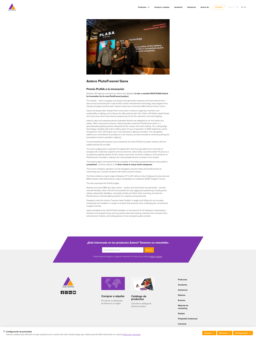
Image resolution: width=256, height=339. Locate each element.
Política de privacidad (131, 334)
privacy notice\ (155, 256)
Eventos (181, 300)
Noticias (181, 295)
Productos (182, 279)
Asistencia (183, 289)
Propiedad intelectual (187, 318)
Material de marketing (183, 307)
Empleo (181, 313)
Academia (182, 284)
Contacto (182, 323)
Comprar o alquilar (113, 296)
